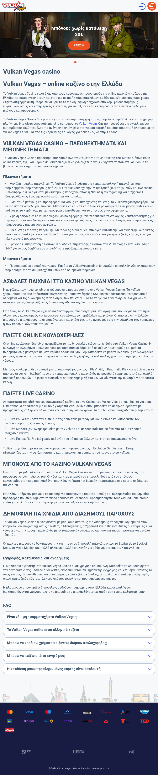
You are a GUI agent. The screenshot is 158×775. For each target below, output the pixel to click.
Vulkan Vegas (88, 123)
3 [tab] (83, 62)
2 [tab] (79, 62)
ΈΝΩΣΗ (142, 3)
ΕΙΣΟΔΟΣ (151, 3)
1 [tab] (75, 62)
